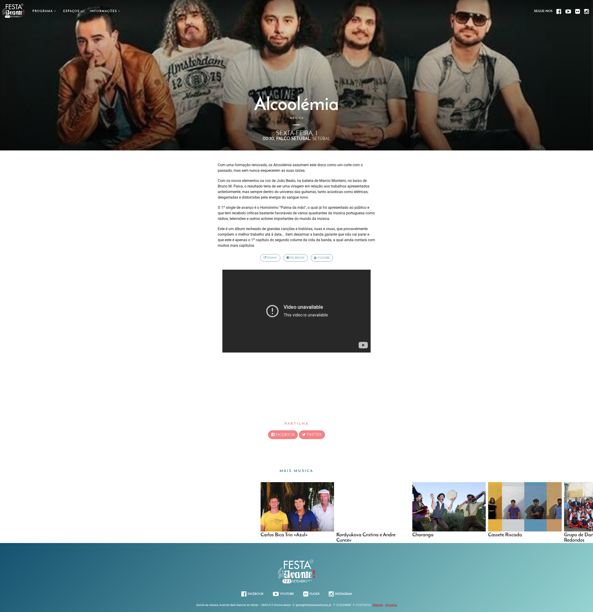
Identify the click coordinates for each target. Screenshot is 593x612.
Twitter (314, 435)
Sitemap (378, 605)
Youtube (323, 257)
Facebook (296, 257)
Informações (104, 11)
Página (271, 257)
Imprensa (391, 605)
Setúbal (321, 139)
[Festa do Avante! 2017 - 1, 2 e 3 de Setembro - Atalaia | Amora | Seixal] (13, 17)
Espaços (72, 11)
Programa (43, 11)
